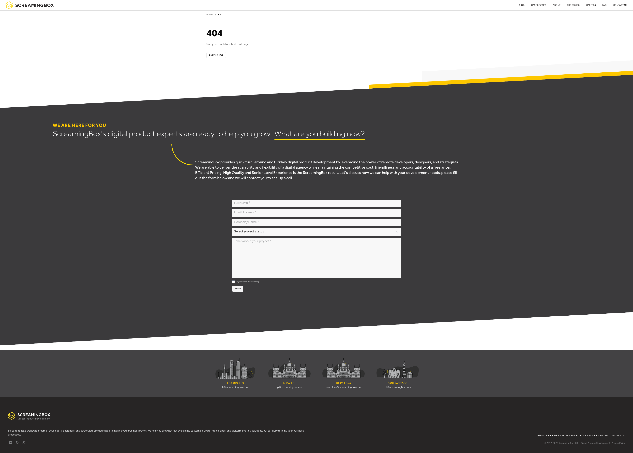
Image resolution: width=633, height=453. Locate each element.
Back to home (216, 55)
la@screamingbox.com (235, 387)
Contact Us (620, 5)
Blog (522, 5)
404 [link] (220, 15)
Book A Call (596, 436)
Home (209, 15)
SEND (238, 289)
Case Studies (538, 5)
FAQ (604, 5)
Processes (573, 5)
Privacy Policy (253, 282)
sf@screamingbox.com (397, 387)
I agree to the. (248, 282)
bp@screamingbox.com (289, 387)
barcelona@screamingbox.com (344, 387)
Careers (591, 5)
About (556, 5)
